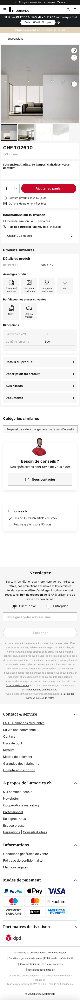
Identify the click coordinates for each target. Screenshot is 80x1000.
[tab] (40, 742)
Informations (16, 845)
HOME (37, 22)
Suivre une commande (19, 730)
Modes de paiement (17, 757)
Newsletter (11, 798)
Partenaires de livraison (26, 927)
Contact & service (20, 714)
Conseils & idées (35, 832)
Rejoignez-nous (14, 819)
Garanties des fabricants (21, 763)
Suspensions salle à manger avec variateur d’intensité (40, 429)
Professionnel (13, 812)
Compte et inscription (19, 770)
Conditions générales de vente (25, 854)
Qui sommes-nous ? (17, 792)
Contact (9, 736)
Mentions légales (15, 867)
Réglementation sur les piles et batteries (41, 964)
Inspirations (11, 832)
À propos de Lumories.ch (27, 783)
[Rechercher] (68, 9)
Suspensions (15, 38)
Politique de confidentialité (42, 689)
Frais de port (12, 743)
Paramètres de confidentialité (29, 952)
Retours (8, 750)
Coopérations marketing (21, 805)
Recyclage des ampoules (41, 969)
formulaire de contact (17, 685)
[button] (9, 132)
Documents (14, 398)
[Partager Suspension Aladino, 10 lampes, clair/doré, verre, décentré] (74, 58)
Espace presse (13, 825)
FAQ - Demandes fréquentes (23, 723)
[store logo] (21, 9)
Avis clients (14, 386)
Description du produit (22, 374)
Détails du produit (18, 362)
